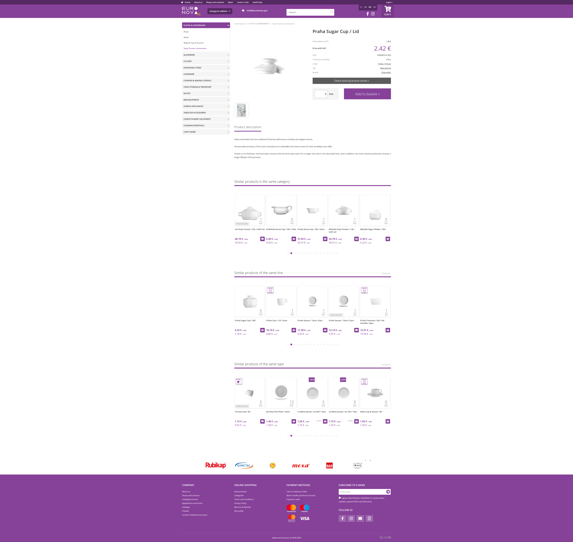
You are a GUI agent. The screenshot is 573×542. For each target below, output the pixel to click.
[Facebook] (367, 13)
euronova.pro (239, 23)
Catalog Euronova (190, 499)
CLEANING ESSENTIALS (194, 125)
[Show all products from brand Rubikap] (215, 466)
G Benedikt (386, 72)
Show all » (386, 273)
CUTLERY (188, 61)
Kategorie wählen (219, 11)
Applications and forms (192, 503)
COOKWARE (189, 74)
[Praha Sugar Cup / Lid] (269, 66)
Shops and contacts (215, 2)
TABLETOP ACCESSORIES (195, 112)
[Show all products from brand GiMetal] (244, 466)
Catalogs (186, 507)
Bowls (186, 37)
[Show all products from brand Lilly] (272, 466)
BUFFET (187, 93)
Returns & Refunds (242, 507)
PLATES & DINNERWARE (194, 25)
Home (187, 2)
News (230, 2)
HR (365, 7)
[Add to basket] (294, 239)
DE (374, 7)
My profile (238, 511)
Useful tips (257, 2)
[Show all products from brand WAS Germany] (358, 466)
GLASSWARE (189, 54)
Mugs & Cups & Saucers (194, 43)
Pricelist (185, 511)
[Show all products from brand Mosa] (301, 466)
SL (361, 7)
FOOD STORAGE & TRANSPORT (197, 87)
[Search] (331, 12)
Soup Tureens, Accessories (195, 48)
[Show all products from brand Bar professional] (329, 466)
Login (389, 2)
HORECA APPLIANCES (193, 106)
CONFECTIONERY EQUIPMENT (197, 119)
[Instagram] (373, 13)
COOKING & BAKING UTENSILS (197, 80)
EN (370, 7)
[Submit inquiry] (262, 239)
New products (240, 491)
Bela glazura (385, 68)
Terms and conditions (244, 499)
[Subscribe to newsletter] (388, 492)
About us (198, 2)
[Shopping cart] (387, 11)
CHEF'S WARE (190, 131)
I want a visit (243, 2)
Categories (239, 495)
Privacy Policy (240, 503)
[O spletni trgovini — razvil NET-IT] (385, 537)
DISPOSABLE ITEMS (192, 67)
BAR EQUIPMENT (191, 99)
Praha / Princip (384, 63)
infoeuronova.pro (257, 10)
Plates (186, 31)
